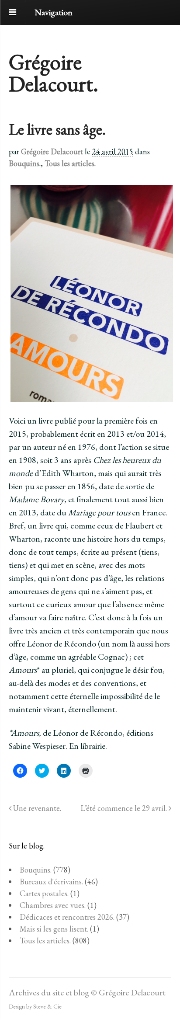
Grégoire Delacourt (52, 151)
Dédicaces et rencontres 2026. (67, 917)
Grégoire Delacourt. (53, 73)
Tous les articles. (70, 163)
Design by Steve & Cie (35, 1006)
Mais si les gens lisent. (54, 929)
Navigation (54, 12)
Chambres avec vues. (53, 905)
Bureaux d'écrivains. (51, 881)
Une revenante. (36, 808)
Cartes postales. (44, 893)
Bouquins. (25, 163)
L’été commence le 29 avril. (124, 808)
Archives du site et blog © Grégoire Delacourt (87, 992)
